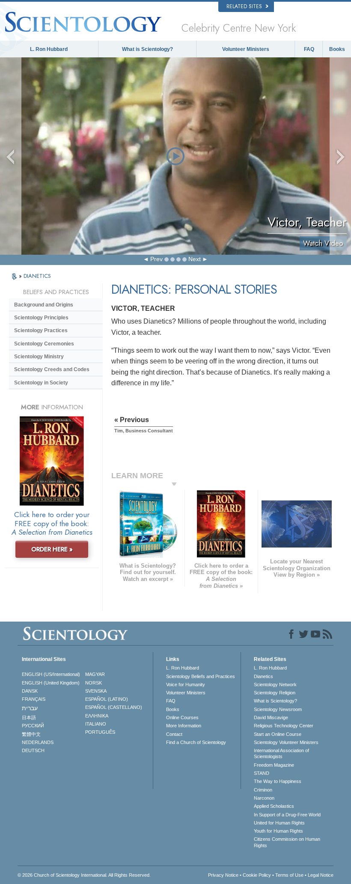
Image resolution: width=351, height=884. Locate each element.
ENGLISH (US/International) (51, 674)
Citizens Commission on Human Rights (287, 842)
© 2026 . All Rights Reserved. (84, 875)
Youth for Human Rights (278, 830)
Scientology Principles (41, 318)
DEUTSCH (33, 750)
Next (194, 259)
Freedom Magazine (274, 765)
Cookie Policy (257, 875)
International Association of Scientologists (281, 753)
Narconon (264, 798)
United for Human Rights (279, 822)
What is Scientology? (147, 49)
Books (337, 49)
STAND (261, 773)
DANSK (30, 691)
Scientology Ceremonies (44, 344)
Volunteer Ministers (245, 49)
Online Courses (182, 717)
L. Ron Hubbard (49, 49)
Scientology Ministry (39, 357)
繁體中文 (31, 734)
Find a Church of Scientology (196, 742)
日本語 (29, 717)
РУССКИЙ (33, 725)
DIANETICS (37, 276)
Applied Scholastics (274, 806)
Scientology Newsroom (278, 709)
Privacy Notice (223, 875)
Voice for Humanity (185, 684)
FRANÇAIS (33, 699)
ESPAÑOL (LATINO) (106, 699)
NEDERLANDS (38, 742)
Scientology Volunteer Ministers (286, 742)
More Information (183, 725)
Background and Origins (43, 305)
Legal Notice (320, 875)
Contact (174, 734)
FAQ (309, 49)
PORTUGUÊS (100, 732)
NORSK (93, 682)
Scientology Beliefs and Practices (200, 676)
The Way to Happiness (277, 781)
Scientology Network (275, 684)
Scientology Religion (274, 692)
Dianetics (263, 676)
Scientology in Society (41, 383)
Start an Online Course (277, 734)
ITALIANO (95, 723)
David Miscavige (271, 717)
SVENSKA (96, 691)
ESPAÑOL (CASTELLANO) (113, 707)
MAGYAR (95, 674)
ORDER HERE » (52, 549)
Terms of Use (289, 875)
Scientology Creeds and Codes (51, 369)
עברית (30, 708)
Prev (156, 259)
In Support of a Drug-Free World (287, 814)
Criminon (263, 789)
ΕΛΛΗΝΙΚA (96, 715)
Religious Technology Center (283, 725)
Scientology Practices (41, 330)
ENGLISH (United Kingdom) (51, 682)
